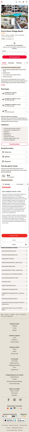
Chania (14, 349)
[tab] (4, 62)
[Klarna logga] (21, 409)
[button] (14, 11)
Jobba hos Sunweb (13, 425)
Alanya (14, 351)
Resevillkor (14, 395)
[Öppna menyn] (26, 1)
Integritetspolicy (14, 377)
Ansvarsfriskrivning (14, 383)
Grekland (14, 326)
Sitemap (20, 430)
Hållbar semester (14, 363)
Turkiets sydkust (14, 342)
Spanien (14, 330)
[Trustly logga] (14, 409)
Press (14, 367)
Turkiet (14, 328)
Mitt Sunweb (14, 393)
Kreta (14, 337)
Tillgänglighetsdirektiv (14, 365)
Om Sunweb (15, 361)
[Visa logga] (11, 409)
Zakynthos (14, 339)
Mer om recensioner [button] (6, 172)
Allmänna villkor (23, 425)
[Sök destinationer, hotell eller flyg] (16, 2)
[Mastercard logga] (8, 409)
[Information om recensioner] (13, 39)
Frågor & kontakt (14, 391)
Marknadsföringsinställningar (14, 381)
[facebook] (8, 400)
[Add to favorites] (25, 6)
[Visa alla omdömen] (7, 39)
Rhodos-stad (14, 353)
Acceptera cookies (14, 235)
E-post (4, 51)
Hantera (14, 244)
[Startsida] (1, 2)
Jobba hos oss (14, 369)
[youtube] (20, 400)
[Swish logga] (18, 409)
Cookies (14, 379)
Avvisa (14, 240)
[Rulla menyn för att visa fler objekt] (27, 63)
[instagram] (14, 400)
